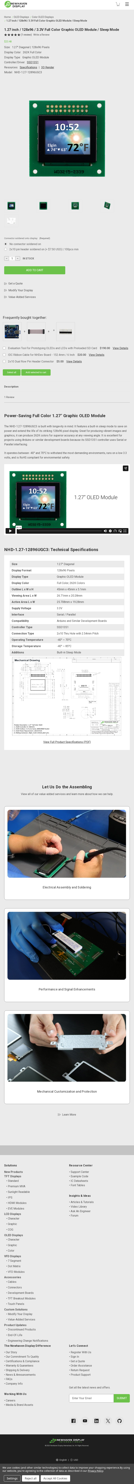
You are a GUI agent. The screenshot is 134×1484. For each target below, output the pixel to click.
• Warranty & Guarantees (18, 1365)
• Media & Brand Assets (18, 1405)
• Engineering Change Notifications (27, 1340)
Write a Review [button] (41, 34)
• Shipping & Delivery (17, 1370)
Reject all (30, 1478)
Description (11, 386)
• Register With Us (80, 1352)
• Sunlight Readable (18, 1192)
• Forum (73, 1215)
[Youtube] (85, 1421)
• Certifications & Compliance (21, 1361)
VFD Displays (12, 1256)
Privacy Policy (95, 1470)
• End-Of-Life (14, 1335)
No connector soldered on (25, 244)
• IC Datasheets (78, 1181)
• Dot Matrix (13, 1266)
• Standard (12, 1181)
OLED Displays (13, 1235)
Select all (11, 372)
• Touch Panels (15, 1304)
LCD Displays (12, 1214)
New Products (13, 1172)
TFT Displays (12, 1176)
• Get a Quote (77, 1361)
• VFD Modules (15, 1272)
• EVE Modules (15, 1208)
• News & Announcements (20, 1374)
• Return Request (79, 1370)
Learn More (69, 1114)
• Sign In (74, 1356)
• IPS (9, 1197)
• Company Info (13, 1383)
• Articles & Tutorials (81, 1202)
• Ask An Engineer (80, 1211)
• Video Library (78, 1206)
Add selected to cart (36, 372)
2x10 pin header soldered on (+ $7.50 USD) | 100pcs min (44, 249)
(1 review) (26, 34)
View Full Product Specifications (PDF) (67, 742)
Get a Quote (15, 283)
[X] (108, 1421)
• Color (10, 1250)
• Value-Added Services (20, 1319)
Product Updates (15, 1325)
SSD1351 (33, 62)
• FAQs (8, 1379)
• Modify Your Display (19, 1314)
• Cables (11, 1281)
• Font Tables (77, 1185)
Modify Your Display (20, 290)
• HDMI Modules (16, 1203)
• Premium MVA (15, 1186)
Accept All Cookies (55, 1478)
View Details (120, 348)
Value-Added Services (22, 297)
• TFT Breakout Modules (21, 1298)
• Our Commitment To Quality (21, 1356)
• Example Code (78, 1176)
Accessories (12, 1277)
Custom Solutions (16, 1309)
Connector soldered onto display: (27, 238)
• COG (9, 1229)
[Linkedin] (96, 1421)
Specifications (28, 67)
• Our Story (10, 1352)
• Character (12, 1218)
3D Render (47, 67)
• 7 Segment (13, 1260)
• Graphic (11, 1224)
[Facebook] (73, 1421)
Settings (12, 1478)
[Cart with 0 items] (117, 4)
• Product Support (80, 1374)
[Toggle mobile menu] (127, 4)
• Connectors (14, 1287)
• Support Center (79, 1172)
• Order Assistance (80, 1365)
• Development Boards (20, 1293)
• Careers (9, 1400)
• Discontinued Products (21, 1329)
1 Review (9, 397)
